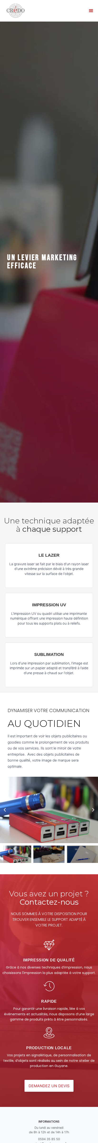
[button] (91, 10)
